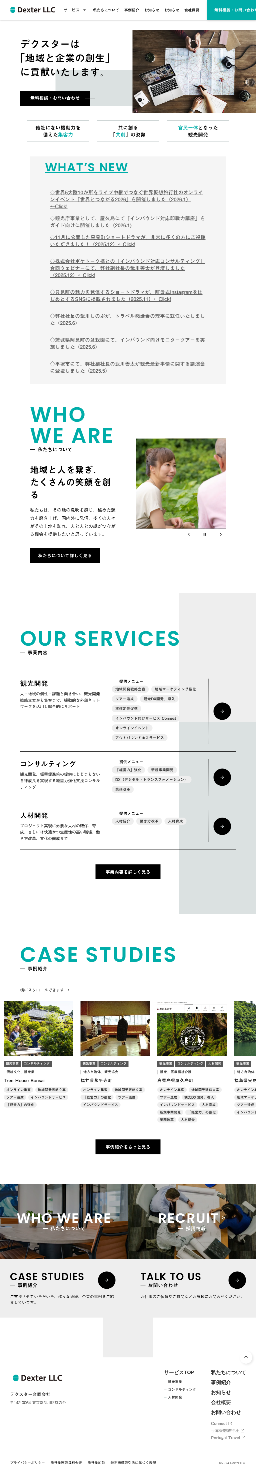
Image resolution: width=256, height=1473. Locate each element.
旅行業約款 (96, 1463)
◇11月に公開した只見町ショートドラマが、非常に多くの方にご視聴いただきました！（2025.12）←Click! (128, 241)
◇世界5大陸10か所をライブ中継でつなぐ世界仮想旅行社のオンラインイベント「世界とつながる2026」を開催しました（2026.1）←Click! (126, 199)
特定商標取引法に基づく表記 (133, 1463)
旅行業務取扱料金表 (66, 1463)
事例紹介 (131, 10)
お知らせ (151, 10)
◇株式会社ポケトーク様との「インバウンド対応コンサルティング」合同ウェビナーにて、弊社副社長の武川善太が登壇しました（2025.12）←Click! (127, 268)
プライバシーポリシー (27, 1463)
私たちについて (106, 10)
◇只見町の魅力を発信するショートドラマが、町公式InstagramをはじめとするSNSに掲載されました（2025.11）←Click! (126, 295)
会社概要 (191, 10)
